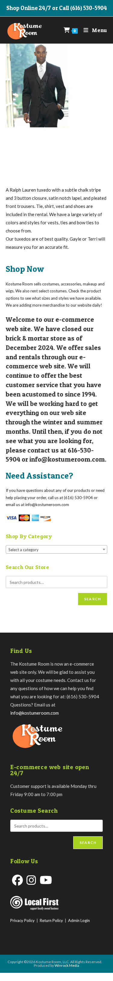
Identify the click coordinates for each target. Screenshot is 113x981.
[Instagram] (31, 880)
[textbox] (56, 549)
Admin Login (79, 920)
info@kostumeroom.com (34, 713)
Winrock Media (67, 965)
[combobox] (57, 549)
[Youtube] (46, 880)
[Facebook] (17, 880)
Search (92, 599)
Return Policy (51, 920)
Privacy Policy (22, 920)
